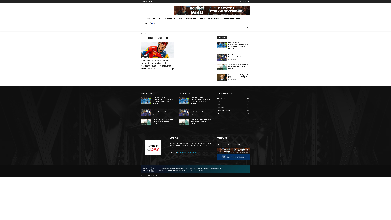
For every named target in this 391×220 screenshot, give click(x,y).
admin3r (143, 68)
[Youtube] (249, 1)
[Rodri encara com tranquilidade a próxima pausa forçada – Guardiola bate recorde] (222, 45)
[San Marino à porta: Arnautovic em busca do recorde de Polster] (222, 67)
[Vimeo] (246, 1)
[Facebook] (237, 1)
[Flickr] (229, 145)
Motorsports (145, 57)
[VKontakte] (239, 145)
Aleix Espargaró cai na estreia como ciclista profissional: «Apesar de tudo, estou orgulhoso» (157, 63)
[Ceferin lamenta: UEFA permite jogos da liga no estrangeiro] (222, 77)
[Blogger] (219, 145)
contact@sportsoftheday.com (187, 152)
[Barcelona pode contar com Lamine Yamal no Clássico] (222, 57)
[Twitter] (243, 1)
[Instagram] (240, 1)
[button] (247, 28)
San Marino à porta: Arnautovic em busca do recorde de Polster (238, 66)
